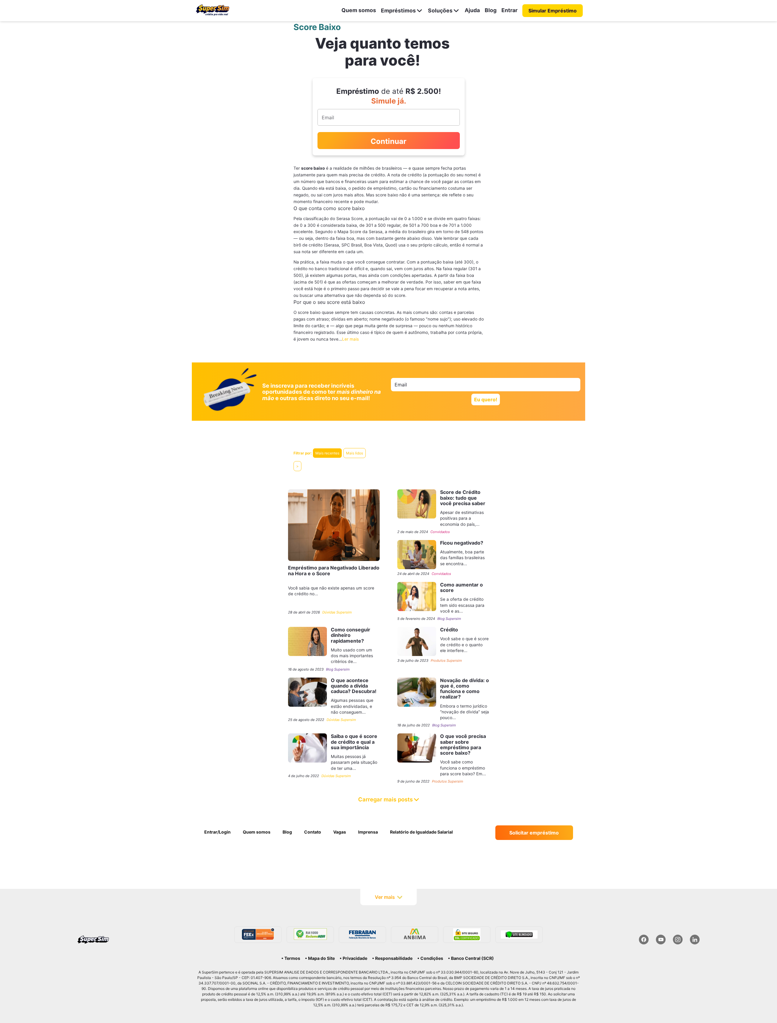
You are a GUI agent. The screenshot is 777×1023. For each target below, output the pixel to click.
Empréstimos (398, 10)
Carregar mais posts (385, 799)
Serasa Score (349, 218)
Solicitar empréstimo (534, 833)
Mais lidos (354, 453)
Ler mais (350, 339)
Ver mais (385, 897)
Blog (491, 10)
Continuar (388, 141)
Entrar (509, 10)
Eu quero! (485, 399)
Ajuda (472, 10)
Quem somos (358, 10)
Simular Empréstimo (552, 11)
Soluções (440, 10)
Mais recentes (327, 453)
